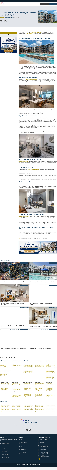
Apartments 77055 (3, 364)
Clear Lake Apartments (3, 374)
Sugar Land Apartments (49, 396)
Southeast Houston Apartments (4, 376)
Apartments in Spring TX (49, 384)
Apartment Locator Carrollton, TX (28, 409)
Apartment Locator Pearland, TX (39, 409)
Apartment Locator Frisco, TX (28, 406)
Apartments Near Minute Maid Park (5, 370)
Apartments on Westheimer (4, 373)
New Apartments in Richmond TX (50, 378)
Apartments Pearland (4, 389)
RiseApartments (31, 421)
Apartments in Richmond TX (50, 395)
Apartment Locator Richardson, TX (17, 411)
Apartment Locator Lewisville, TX (5, 409)
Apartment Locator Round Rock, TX (17, 409)
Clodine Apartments (26, 384)
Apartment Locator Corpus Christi (28, 405)
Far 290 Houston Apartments (16, 389)
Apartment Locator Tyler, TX (50, 411)
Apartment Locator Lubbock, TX (39, 405)
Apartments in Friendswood (5, 384)
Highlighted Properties (9, 17)
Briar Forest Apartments (27, 383)
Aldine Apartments (49, 383)
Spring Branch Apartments (27, 395)
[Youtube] (30, 430)
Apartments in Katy (49, 394)
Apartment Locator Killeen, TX (16, 408)
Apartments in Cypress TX (16, 388)
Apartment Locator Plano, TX (16, 405)
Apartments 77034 (3, 361)
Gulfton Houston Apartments (28, 390)
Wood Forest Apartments (15, 396)
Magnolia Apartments (49, 389)
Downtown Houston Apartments (39, 383)
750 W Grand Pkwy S (29, 33)
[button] (1, 20)
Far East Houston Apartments (16, 395)
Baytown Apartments (4, 390)
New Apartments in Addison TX (50, 372)
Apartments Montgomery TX (16, 384)
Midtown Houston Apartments (4, 375)
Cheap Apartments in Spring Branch (28, 372)
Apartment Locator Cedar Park (50, 405)
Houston (2, 17)
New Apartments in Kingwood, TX (50, 377)
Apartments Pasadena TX (4, 388)
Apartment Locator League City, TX (6, 411)
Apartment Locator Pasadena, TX (51, 408)
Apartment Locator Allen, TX (39, 411)
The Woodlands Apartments (50, 390)
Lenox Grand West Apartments (36, 32)
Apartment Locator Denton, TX (5, 408)
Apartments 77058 (3, 365)
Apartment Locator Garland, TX (16, 406)
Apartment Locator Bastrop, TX (5, 405)
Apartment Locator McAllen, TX (28, 408)
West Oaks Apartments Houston (28, 396)
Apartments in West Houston (4, 367)
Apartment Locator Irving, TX (5, 406)
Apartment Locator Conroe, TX (28, 411)
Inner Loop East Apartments (39, 390)
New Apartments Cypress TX (50, 370)
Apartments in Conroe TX (15, 383)
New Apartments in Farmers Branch (51, 373)
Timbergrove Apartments (38, 396)
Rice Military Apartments (38, 394)
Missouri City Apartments (27, 394)
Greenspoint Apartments (49, 388)
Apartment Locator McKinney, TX (39, 406)
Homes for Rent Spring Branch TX (16, 365)
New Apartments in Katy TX (50, 376)
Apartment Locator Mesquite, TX (39, 408)
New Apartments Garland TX (50, 371)
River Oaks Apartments (38, 395)
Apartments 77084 (3, 366)
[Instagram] (27, 430)
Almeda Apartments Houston (5, 383)
